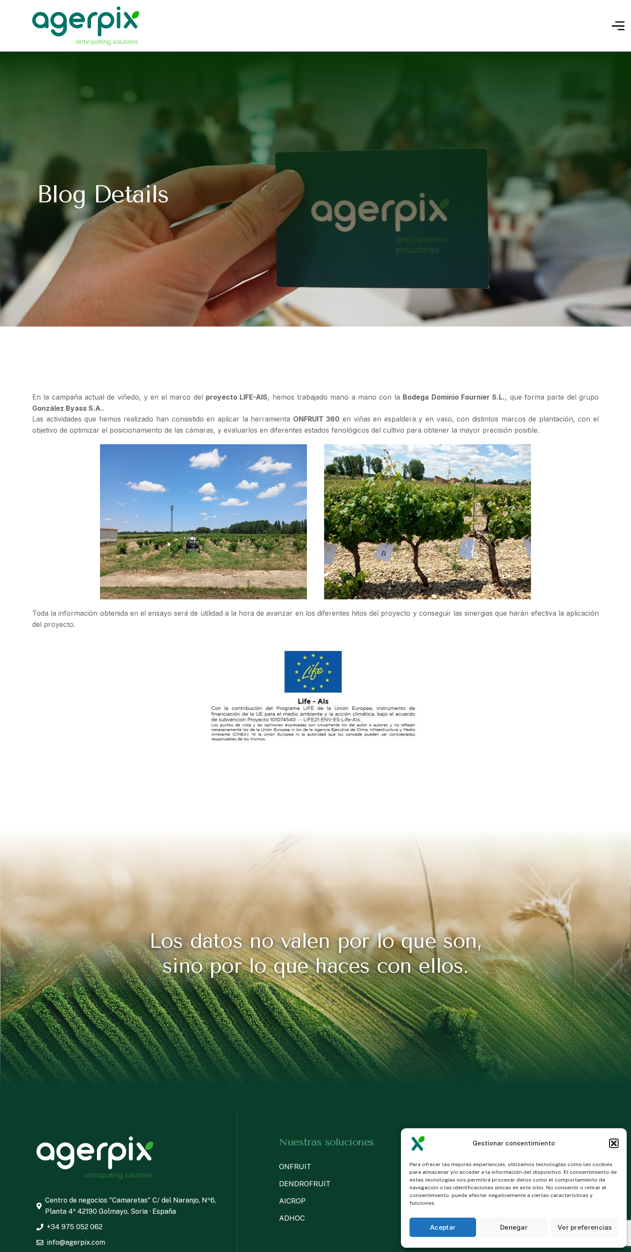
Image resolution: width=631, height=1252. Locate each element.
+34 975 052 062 (75, 1227)
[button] (614, 1143)
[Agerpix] (85, 25)
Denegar (514, 1227)
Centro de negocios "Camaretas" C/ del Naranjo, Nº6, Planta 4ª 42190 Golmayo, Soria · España (130, 1205)
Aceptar (442, 1227)
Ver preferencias (585, 1227)
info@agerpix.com (76, 1242)
